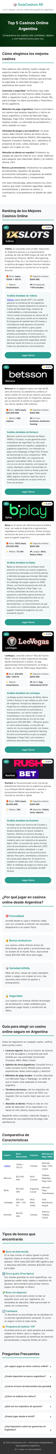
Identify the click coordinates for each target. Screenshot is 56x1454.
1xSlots (10, 299)
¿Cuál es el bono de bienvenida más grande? (27, 1386)
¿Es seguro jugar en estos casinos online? (26, 1366)
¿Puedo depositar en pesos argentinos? (25, 1376)
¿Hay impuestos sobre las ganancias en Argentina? (25, 1428)
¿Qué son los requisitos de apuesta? (23, 1406)
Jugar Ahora (28, 355)
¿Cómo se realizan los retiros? (20, 1396)
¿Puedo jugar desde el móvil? (19, 1416)
